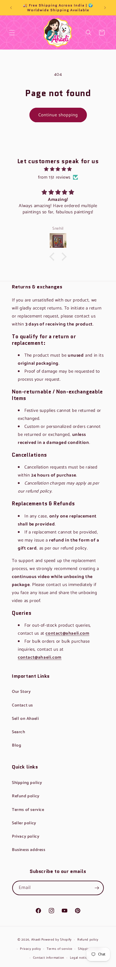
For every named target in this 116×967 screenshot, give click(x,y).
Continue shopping (58, 115)
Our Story (21, 691)
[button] (11, 32)
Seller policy (24, 823)
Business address (29, 850)
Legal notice (79, 957)
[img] (58, 169)
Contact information (48, 957)
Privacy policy (25, 836)
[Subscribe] (96, 888)
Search (88, 37)
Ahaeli (35, 939)
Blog (16, 745)
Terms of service (28, 809)
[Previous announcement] (11, 7)
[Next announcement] (105, 7)
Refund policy (26, 796)
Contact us (22, 705)
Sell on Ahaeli (25, 718)
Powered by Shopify (56, 939)
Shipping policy (27, 782)
